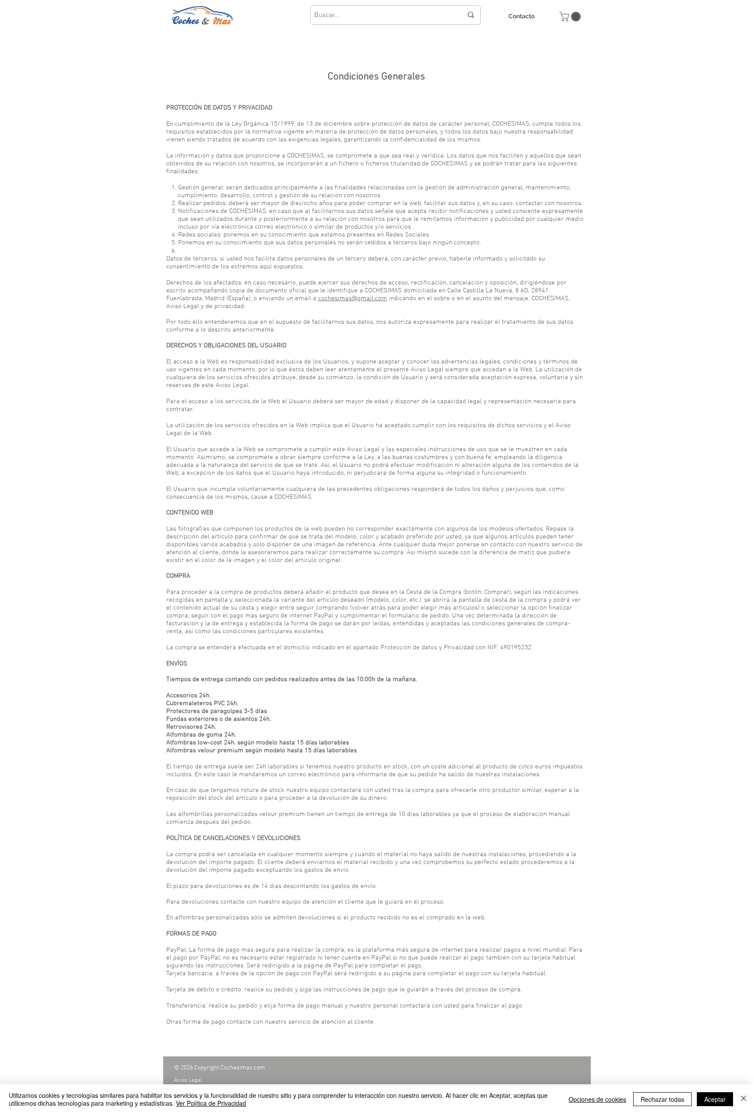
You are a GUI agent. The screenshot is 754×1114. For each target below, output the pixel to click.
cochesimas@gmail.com (352, 298)
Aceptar (715, 1099)
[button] (571, 16)
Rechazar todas (662, 1099)
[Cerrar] (743, 1099)
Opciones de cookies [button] (597, 1099)
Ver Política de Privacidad (211, 1103)
